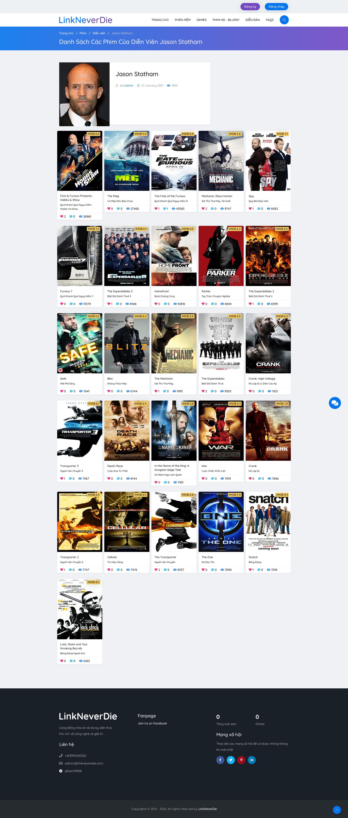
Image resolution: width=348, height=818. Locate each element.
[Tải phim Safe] (79, 343)
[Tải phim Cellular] (126, 521)
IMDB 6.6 (93, 134)
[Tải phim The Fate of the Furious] (174, 160)
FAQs (270, 20)
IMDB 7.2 (93, 229)
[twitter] (231, 760)
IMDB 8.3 (282, 495)
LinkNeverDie (207, 809)
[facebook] (220, 760)
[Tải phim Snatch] (268, 521)
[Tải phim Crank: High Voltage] (268, 343)
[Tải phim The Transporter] (174, 521)
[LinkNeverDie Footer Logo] (88, 716)
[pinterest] (241, 760)
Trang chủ (160, 20)
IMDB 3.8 (188, 403)
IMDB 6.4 (140, 403)
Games (202, 20)
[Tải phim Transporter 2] (79, 521)
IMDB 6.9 (188, 134)
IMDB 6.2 (235, 229)
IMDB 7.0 (282, 403)
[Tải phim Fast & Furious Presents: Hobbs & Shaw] (79, 160)
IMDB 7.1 (282, 134)
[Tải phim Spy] (268, 160)
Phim (83, 33)
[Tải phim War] (221, 430)
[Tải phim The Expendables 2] (268, 255)
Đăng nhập (276, 6)
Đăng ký (250, 6)
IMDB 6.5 (188, 229)
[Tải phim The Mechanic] (174, 343)
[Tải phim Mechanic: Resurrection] (221, 160)
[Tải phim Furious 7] (79, 255)
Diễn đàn (252, 20)
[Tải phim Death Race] (126, 430)
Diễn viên (99, 33)
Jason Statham (122, 33)
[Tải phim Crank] (268, 430)
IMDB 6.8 (188, 495)
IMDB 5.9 (140, 134)
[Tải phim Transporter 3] (79, 430)
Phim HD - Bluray (226, 20)
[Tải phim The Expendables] (221, 343)
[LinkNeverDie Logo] (85, 19)
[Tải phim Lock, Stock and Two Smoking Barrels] (79, 609)
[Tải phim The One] (221, 521)
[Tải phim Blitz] (126, 343)
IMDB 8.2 (93, 582)
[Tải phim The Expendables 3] (126, 255)
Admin (129, 85)
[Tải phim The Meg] (126, 160)
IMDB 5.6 (235, 134)
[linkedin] (252, 760)
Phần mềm (183, 20)
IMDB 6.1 (140, 229)
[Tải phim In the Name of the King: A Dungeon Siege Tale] (174, 430)
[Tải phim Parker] (221, 255)
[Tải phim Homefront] (174, 255)
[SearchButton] (284, 19)
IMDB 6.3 (235, 403)
